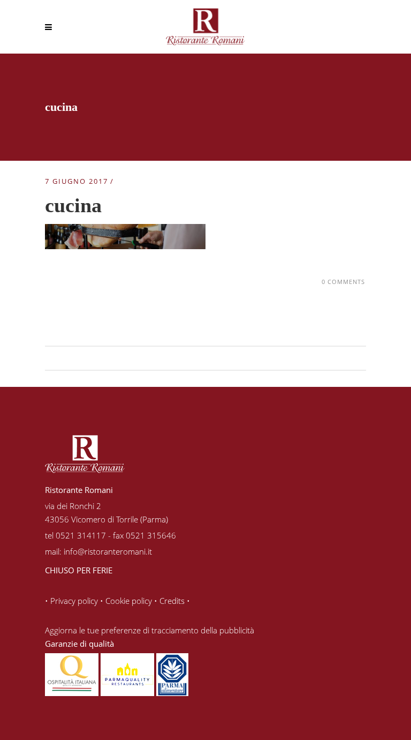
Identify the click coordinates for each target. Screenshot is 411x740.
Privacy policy (74, 600)
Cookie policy (128, 600)
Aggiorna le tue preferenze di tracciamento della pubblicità (149, 630)
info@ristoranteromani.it (108, 551)
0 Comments (343, 282)
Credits (172, 600)
